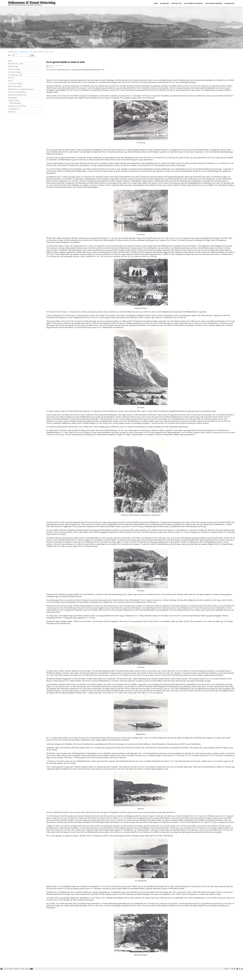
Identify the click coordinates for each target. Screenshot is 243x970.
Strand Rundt (14, 99)
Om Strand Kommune (213, 3)
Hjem (156, 3)
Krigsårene (12, 97)
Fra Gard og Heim (15, 74)
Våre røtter (13, 65)
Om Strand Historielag (193, 3)
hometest (12, 111)
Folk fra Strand (14, 71)
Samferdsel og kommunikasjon (21, 88)
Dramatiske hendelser (17, 94)
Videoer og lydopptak (17, 105)
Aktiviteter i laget (15, 62)
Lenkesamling (13, 108)
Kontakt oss (176, 3)
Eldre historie (14, 68)
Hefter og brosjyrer (15, 102)
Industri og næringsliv (17, 91)
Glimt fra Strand (15, 82)
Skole (10, 80)
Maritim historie (15, 85)
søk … (10, 54)
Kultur (11, 77)
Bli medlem (164, 3)
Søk (32, 54)
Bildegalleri (229, 3)
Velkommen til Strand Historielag (31, 3)
